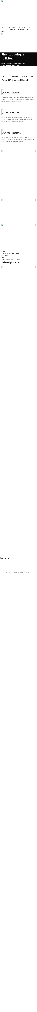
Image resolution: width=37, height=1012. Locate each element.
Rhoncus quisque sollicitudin (16, 63)
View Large (34, 267)
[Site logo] (11, 13)
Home (3, 63)
